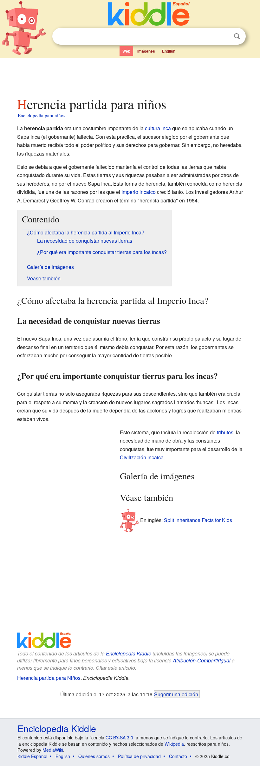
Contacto (178, 756)
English (168, 51)
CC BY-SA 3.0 (119, 737)
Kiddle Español (32, 756)
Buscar (236, 36)
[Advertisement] (130, 75)
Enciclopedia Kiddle (128, 653)
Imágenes (146, 51)
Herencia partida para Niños (49, 677)
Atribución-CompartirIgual (202, 660)
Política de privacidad (139, 756)
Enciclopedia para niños (41, 115)
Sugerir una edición (176, 694)
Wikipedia (174, 744)
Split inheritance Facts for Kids (198, 520)
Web (126, 51)
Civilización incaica (142, 457)
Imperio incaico (138, 191)
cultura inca (158, 128)
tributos (225, 432)
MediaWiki (52, 750)
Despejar (223, 36)
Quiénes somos (94, 756)
